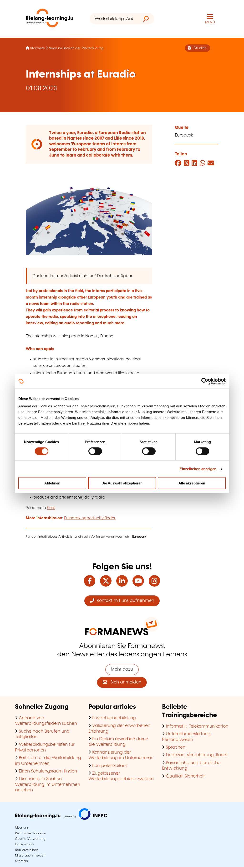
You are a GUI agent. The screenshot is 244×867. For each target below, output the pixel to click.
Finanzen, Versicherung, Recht (197, 755)
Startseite (37, 48)
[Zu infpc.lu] (61, 818)
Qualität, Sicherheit (185, 776)
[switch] (95, 451)
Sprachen (175, 747)
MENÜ (210, 22)
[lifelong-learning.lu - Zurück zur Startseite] (49, 19)
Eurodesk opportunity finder (90, 518)
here (51, 508)
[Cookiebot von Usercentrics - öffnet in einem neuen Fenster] (205, 381)
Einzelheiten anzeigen (197, 469)
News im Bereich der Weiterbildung (76, 48)
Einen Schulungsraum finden (48, 771)
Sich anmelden (124, 682)
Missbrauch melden (30, 855)
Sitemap (21, 861)
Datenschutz (25, 844)
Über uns (22, 827)
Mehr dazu (122, 669)
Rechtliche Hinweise (30, 833)
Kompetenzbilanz (110, 766)
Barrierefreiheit (26, 850)
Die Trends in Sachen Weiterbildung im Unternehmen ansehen (47, 784)
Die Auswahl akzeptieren (122, 483)
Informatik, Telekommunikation (197, 726)
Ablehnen (52, 483)
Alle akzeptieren (191, 483)
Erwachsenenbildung (114, 718)
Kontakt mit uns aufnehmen (124, 601)
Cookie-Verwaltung (30, 839)
